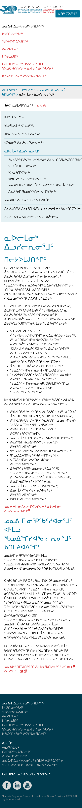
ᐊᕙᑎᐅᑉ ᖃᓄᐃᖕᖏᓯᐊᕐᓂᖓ (27, 179)
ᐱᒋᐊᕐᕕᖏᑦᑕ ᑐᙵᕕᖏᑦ (19, 90)
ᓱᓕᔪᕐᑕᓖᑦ (11, 671)
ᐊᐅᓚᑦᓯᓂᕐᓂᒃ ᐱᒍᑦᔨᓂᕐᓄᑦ (22, 134)
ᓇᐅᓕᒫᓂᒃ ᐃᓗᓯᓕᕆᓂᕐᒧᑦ (21, 151)
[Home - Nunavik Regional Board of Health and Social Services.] (32, 10)
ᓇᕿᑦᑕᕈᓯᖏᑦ (67, 14)
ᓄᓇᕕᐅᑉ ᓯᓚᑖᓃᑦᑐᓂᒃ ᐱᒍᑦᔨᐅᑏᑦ (26, 200)
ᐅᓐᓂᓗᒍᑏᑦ (10, 56)
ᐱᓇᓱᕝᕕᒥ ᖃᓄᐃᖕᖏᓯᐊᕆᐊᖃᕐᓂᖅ (32, 192)
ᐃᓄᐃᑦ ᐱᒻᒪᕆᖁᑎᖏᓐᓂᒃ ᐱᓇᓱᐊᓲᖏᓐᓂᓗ (33, 217)
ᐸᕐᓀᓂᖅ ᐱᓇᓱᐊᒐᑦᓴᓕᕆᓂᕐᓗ (24, 143)
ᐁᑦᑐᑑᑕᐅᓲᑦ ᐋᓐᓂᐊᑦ (22, 166)
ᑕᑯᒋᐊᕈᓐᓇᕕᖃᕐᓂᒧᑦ (16, 752)
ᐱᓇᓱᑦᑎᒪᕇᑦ (10, 747)
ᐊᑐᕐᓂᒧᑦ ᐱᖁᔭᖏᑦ (15, 756)
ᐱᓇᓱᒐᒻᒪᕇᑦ (10, 49)
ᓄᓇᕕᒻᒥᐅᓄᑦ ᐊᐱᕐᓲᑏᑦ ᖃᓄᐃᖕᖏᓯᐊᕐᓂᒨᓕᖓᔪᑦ (41, 185)
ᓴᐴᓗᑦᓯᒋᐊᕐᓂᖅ (19, 172)
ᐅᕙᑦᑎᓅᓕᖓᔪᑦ (12, 34)
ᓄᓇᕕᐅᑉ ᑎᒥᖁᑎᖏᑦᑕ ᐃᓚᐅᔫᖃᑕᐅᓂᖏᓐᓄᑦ (35, 667)
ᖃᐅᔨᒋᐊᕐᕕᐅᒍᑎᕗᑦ (15, 41)
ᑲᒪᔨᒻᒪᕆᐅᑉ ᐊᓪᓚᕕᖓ (19, 126)
